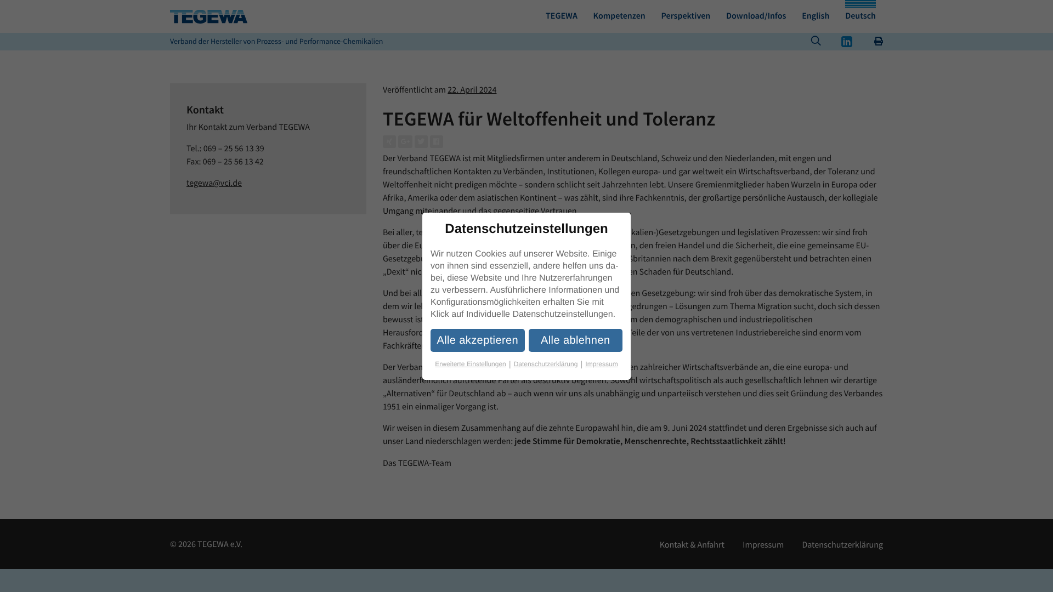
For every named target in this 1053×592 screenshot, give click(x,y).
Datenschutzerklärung (548, 364)
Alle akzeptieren (477, 340)
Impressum (601, 364)
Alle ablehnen (575, 340)
